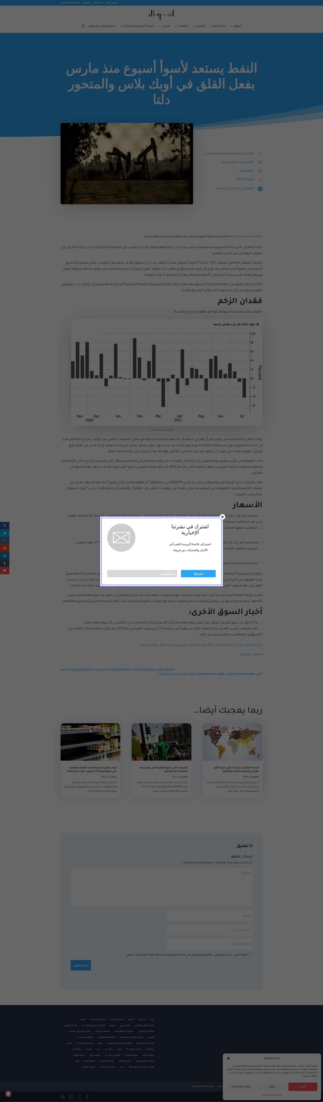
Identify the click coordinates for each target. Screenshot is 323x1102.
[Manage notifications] (8, 1094)
